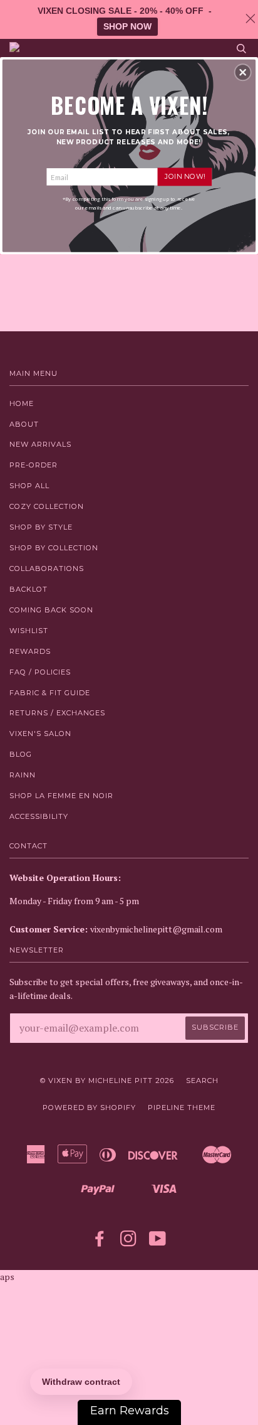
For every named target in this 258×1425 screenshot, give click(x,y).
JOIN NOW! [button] (185, 176)
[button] (242, 72)
